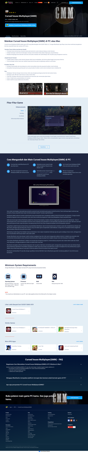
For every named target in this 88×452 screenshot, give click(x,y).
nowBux (7, 420)
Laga (7, 428)
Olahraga (7, 438)
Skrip (29, 431)
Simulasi (7, 436)
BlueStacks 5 (8, 415)
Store (38, 2)
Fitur (16, 2)
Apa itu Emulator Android (52, 426)
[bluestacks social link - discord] (69, 420)
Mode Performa (31, 428)
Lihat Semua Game (78, 304)
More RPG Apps (10, 341)
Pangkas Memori (31, 430)
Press (49, 418)
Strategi (7, 439)
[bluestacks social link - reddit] (71, 420)
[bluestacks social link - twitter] (77, 420)
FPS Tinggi (30, 433)
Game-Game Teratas (9, 426)
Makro (29, 421)
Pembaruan (70, 414)
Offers (46, 2)
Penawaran (8, 418)
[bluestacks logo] (9, 3)
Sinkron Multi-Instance (32, 420)
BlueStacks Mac (8, 414)
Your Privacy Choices (45, 451)
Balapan (7, 433)
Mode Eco (29, 423)
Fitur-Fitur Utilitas (31, 436)
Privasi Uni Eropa (26, 447)
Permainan (23, 2)
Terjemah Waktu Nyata (32, 424)
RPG (6, 19)
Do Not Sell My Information (34, 447)
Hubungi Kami (50, 415)
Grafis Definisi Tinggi (31, 434)
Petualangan (8, 429)
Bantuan (53, 2)
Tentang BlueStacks (51, 414)
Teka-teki (7, 432)
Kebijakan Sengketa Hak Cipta (18, 447)
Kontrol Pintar (30, 425)
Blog (30, 2)
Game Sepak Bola (9, 441)
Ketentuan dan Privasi (9, 447)
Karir (49, 417)
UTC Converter (30, 437)
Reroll (29, 427)
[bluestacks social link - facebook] (74, 420)
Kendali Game (30, 414)
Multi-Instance (30, 418)
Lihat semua (79, 341)
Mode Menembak (31, 415)
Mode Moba (30, 417)
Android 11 (8, 421)
